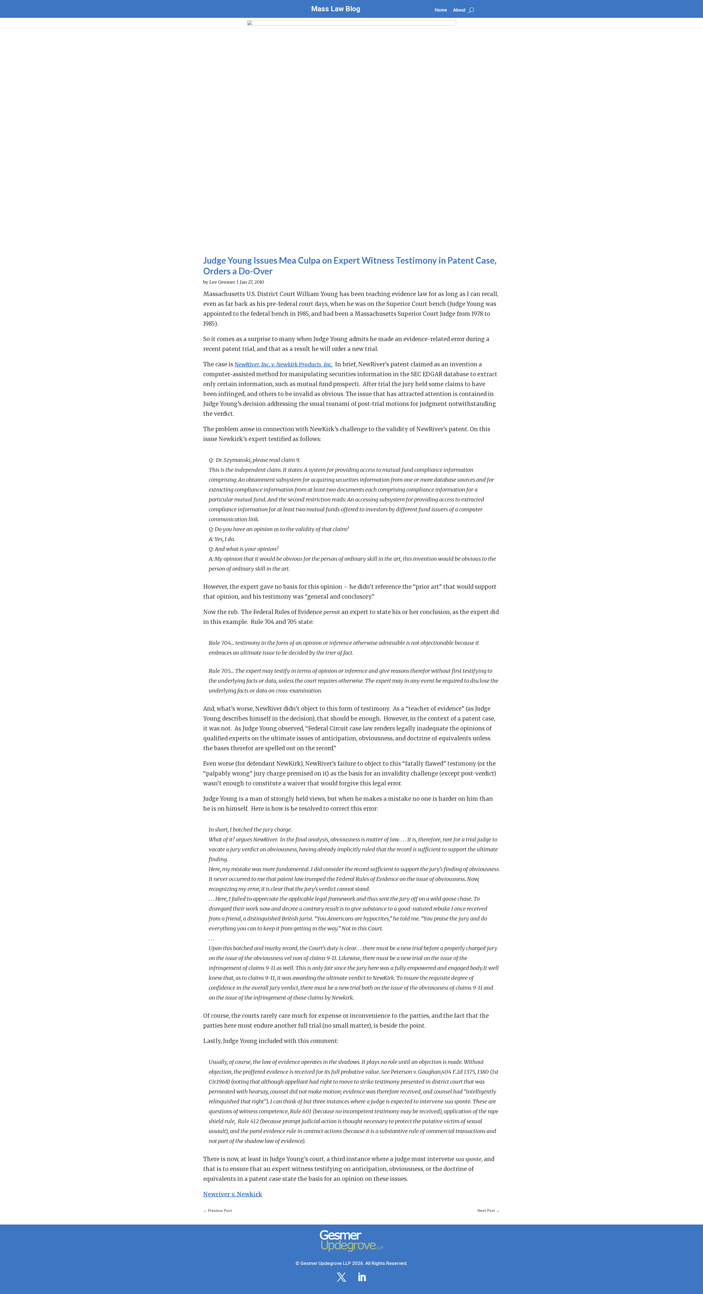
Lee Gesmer (222, 282)
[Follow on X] (341, 1277)
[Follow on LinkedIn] (362, 1277)
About (459, 10)
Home (441, 10)
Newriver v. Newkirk (232, 1194)
